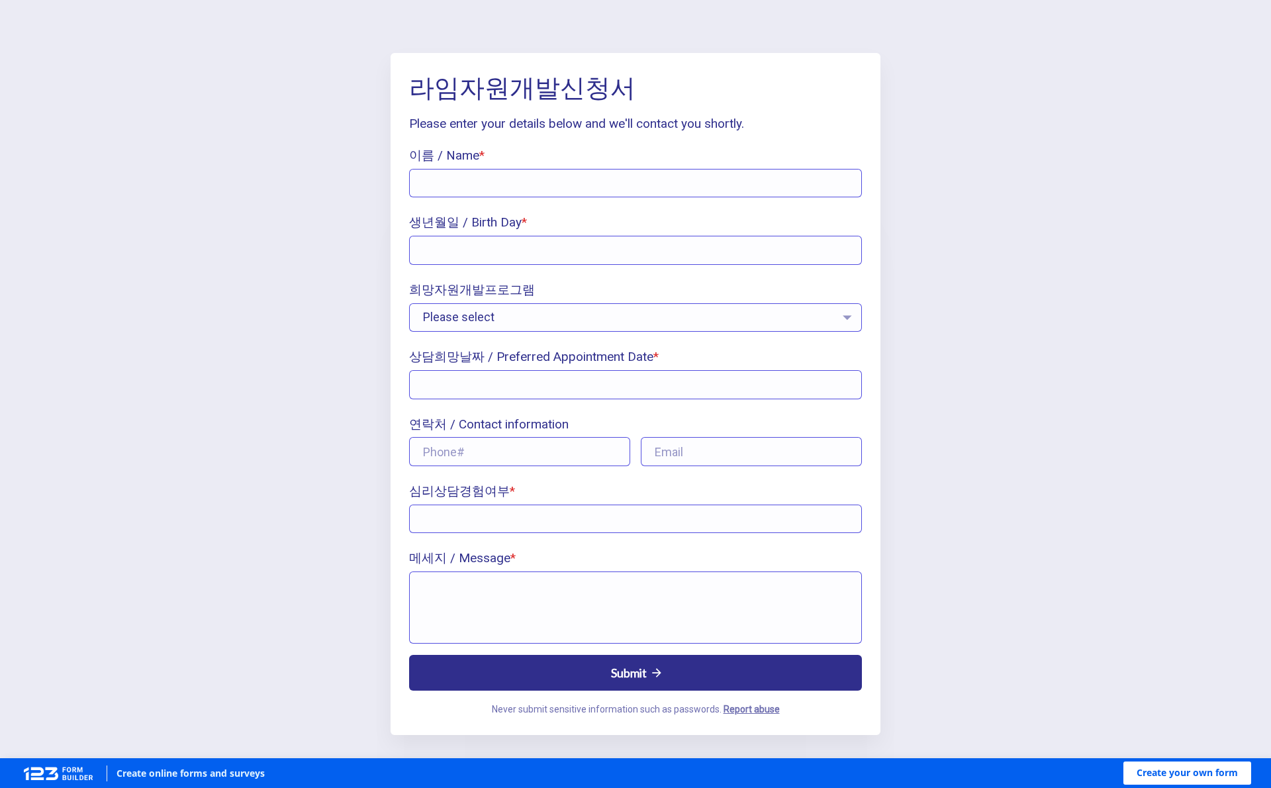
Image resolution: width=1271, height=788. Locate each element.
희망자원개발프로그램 (472, 289)
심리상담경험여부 (459, 491)
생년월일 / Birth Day (465, 222)
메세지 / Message (459, 558)
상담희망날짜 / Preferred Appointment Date (531, 356)
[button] (1187, 773)
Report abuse (752, 709)
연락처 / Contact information (489, 424)
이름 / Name (444, 155)
